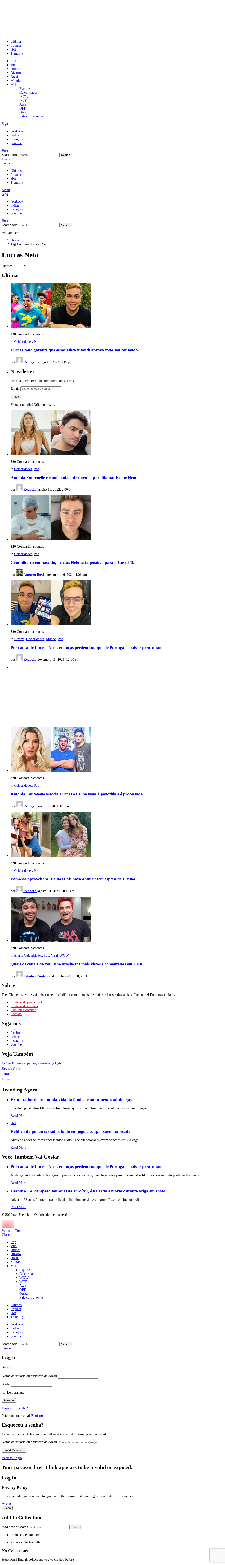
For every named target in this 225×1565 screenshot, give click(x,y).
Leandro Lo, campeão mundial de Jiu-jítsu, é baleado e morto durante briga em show (88, 1191)
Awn (22, 104)
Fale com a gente (31, 116)
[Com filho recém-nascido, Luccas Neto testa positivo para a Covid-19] (117, 518)
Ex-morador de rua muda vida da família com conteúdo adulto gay (71, 1099)
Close (6, 1234)
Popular (16, 45)
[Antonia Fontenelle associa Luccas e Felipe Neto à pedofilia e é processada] (117, 750)
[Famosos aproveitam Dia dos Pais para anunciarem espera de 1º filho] (117, 835)
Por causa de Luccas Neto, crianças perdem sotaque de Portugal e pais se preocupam (87, 647)
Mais (14, 84)
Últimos (16, 41)
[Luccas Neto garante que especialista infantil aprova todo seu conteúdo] (117, 306)
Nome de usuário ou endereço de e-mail (29, 1376)
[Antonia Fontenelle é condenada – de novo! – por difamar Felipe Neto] (117, 433)
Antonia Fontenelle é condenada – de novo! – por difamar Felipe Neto (73, 477)
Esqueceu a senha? (15, 1408)
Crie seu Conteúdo (23, 1010)
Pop (13, 61)
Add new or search (15, 1527)
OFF (22, 108)
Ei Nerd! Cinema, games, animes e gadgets (31, 1063)
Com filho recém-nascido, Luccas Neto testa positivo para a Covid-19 (72, 562)
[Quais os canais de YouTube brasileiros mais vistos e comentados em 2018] (117, 920)
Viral (14, 65)
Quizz (23, 112)
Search (65, 155)
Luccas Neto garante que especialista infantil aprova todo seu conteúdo (74, 350)
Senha (6, 1384)
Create (6, 163)
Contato (16, 1014)
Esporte (24, 88)
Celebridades (28, 92)
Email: (15, 388)
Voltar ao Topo (12, 1230)
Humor (15, 69)
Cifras (6, 1074)
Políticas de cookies (24, 1006)
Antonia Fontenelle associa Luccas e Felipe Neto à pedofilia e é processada (77, 794)
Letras (6, 1079)
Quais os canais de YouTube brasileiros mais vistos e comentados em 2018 (76, 964)
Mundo (16, 80)
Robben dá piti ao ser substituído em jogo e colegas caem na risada (71, 1131)
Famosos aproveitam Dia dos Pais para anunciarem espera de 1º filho (73, 879)
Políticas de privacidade (27, 1002)
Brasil (15, 77)
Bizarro (16, 73)
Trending (17, 53)
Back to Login (12, 1458)
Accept (7, 1503)
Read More (18, 1115)
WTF (23, 100)
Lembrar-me (15, 1392)
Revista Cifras (11, 1068)
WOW (24, 96)
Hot (13, 49)
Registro (37, 1415)
